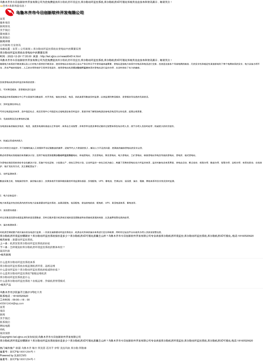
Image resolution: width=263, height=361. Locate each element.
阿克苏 (41, 348)
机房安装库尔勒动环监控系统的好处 (30, 243)
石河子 (50, 348)
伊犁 (56, 348)
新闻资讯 (5, 26)
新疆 (18, 348)
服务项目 (5, 22)
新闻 (2, 314)
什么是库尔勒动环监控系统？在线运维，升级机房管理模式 (32, 281)
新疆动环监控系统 (23, 239)
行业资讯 (16, 45)
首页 (2, 18)
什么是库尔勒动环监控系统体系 (17, 262)
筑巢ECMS (20, 355)
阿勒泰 (83, 348)
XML (2, 329)
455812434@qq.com (12, 303)
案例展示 (5, 33)
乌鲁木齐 (26, 348)
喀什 (34, 348)
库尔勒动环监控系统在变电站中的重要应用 (57, 48)
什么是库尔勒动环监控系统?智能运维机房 (23, 273)
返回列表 (5, 250)
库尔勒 (74, 348)
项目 (2, 310)
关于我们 (5, 30)
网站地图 (5, 325)
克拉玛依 (65, 348)
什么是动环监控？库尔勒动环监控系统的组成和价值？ (30, 269)
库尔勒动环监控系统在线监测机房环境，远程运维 (27, 265)
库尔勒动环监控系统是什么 (15, 277)
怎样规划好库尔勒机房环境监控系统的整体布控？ (37, 247)
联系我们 (5, 37)
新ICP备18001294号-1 (22, 351)
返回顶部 (5, 333)
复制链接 (32, 336)
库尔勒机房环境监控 (69, 2)
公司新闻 (5, 45)
